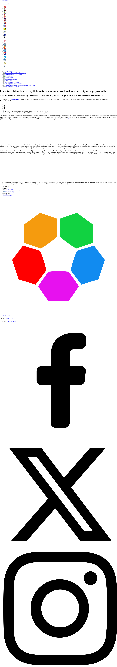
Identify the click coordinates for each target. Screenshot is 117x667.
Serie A (11, 77)
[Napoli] (4, 51)
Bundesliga (14, 79)
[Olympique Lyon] (4, 54)
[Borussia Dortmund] (4, 30)
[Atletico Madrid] (4, 20)
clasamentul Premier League (69, 119)
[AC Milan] (4, 11)
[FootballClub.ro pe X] (60, 551)
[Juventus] (4, 39)
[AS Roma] (4, 14)
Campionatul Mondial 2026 (27, 85)
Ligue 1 (11, 80)
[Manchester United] (4, 48)
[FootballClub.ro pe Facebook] (60, 436)
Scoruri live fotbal (10, 318)
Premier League (17, 74)
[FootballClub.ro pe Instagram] (60, 665)
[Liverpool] (4, 42)
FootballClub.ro (4, 0)
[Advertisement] (13, 131)
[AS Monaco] (4, 17)
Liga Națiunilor (17, 83)
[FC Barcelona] (4, 23)
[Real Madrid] (4, 64)
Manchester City (9, 191)
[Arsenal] (4, 8)
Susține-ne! (6, 4)
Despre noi (3, 315)
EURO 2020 (15, 87)
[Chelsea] (4, 33)
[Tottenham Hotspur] (4, 67)
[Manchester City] (4, 45)
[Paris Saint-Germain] (4, 60)
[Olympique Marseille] (4, 57)
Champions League (20, 73)
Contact (9, 315)
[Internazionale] (4, 36)
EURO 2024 (15, 82)
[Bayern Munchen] (4, 27)
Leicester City (16, 189)
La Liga (11, 76)
